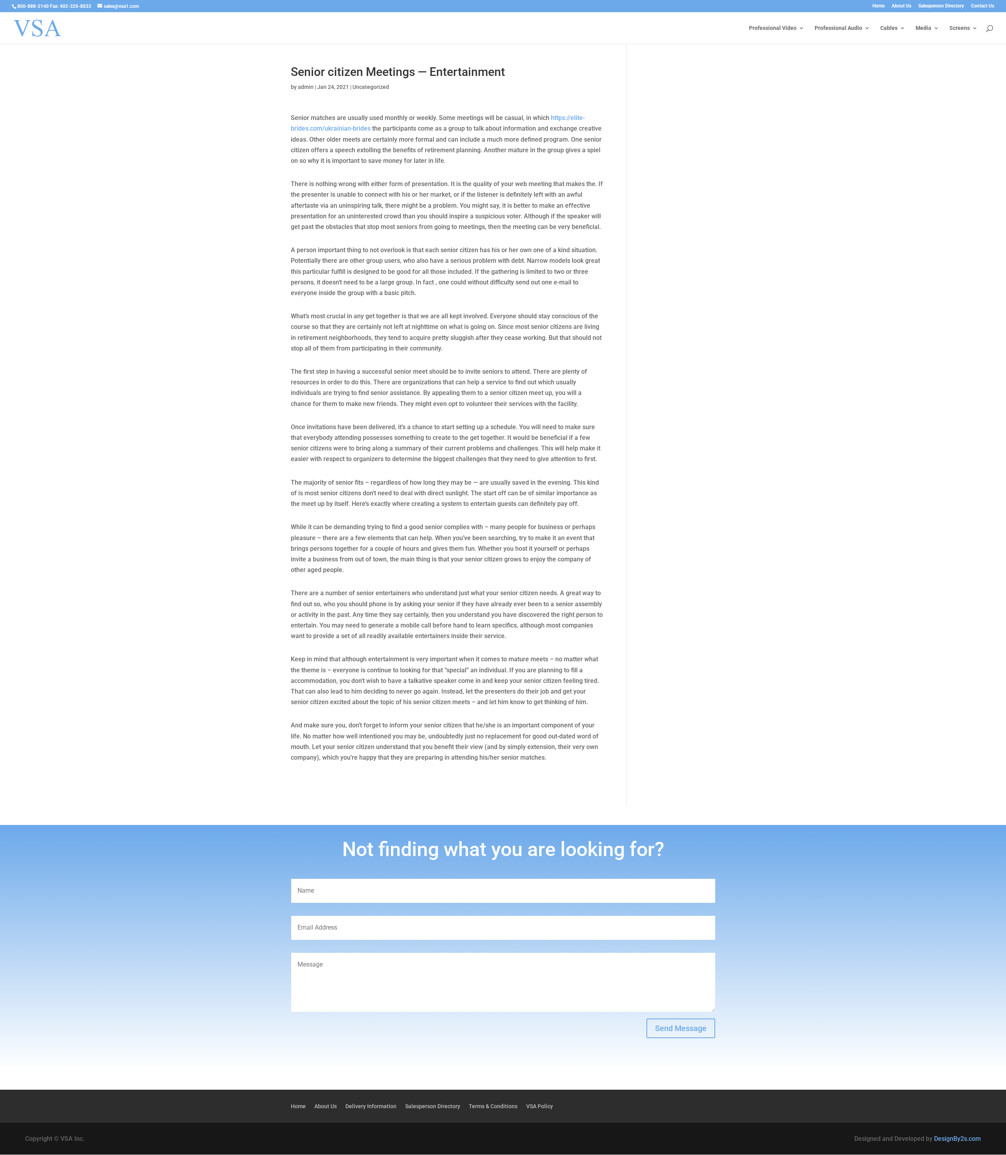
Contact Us (982, 6)
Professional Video (773, 28)
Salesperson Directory (941, 6)
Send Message (681, 1028)
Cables (889, 28)
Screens (959, 28)
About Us (901, 6)
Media (923, 28)
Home (878, 6)
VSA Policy (539, 1106)
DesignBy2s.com (957, 1138)
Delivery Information (371, 1106)
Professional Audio (838, 28)
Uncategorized (370, 87)
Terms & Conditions (493, 1106)
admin (306, 87)
